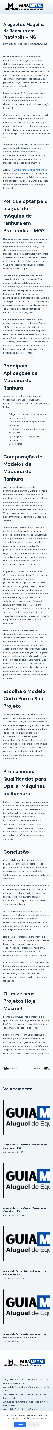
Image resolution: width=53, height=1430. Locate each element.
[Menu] (48, 7)
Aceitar (19, 1425)
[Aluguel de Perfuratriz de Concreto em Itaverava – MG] (26, 1244)
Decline (33, 1425)
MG (34, 44)
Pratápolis (42, 44)
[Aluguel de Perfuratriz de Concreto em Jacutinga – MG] (26, 1118)
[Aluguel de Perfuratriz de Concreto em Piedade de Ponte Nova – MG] (26, 1307)
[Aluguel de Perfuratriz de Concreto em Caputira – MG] (26, 1181)
